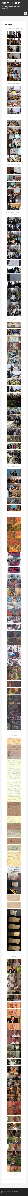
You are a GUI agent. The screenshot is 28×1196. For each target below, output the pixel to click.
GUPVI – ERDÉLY (11, 3)
